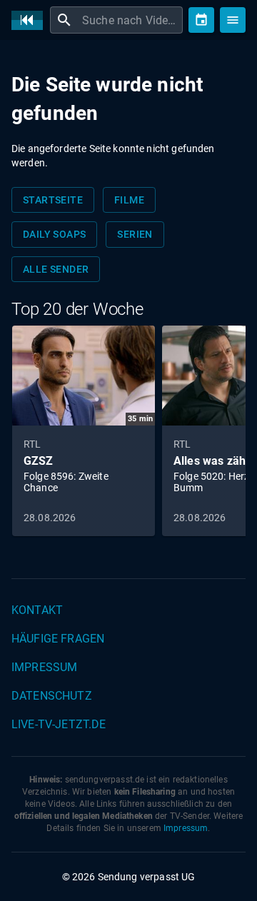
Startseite (53, 200)
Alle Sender (56, 269)
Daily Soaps (54, 234)
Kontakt (37, 610)
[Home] (30, 20)
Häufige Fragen (57, 638)
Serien (134, 234)
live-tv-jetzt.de (58, 724)
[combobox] (131, 20)
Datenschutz (51, 696)
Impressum (44, 667)
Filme (129, 200)
